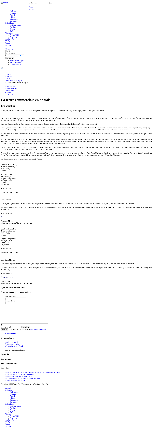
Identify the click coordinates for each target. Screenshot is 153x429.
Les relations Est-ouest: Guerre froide (18, 376)
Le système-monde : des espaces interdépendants (22, 378)
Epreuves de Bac (11, 88)
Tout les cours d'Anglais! (14, 80)
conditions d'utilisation (38, 329)
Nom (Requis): (10, 296)
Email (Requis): (10, 301)
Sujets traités (9, 90)
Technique (9, 33)
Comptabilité (14, 35)
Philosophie (14, 11)
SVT (11, 31)
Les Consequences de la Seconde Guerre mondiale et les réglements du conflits (33, 372)
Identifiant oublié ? (16, 62)
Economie (13, 37)
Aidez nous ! (9, 94)
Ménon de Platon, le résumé (15, 380)
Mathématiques (15, 25)
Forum (7, 43)
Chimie (12, 29)
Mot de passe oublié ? (17, 60)
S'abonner (14, 329)
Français (13, 13)
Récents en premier (12, 344)
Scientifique (9, 23)
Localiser (26, 327)
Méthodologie (10, 86)
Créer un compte (16, 64)
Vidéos (7, 41)
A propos (8, 45)
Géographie (14, 19)
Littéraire (32, 9)
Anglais (12, 15)
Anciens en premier (12, 342)
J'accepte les (25, 329)
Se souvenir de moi (12, 56)
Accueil (31, 7)
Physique (13, 27)
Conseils (8, 92)
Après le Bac (10, 39)
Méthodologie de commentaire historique (19, 374)
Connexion (9, 49)
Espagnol (13, 21)
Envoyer (4, 329)
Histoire (12, 17)
